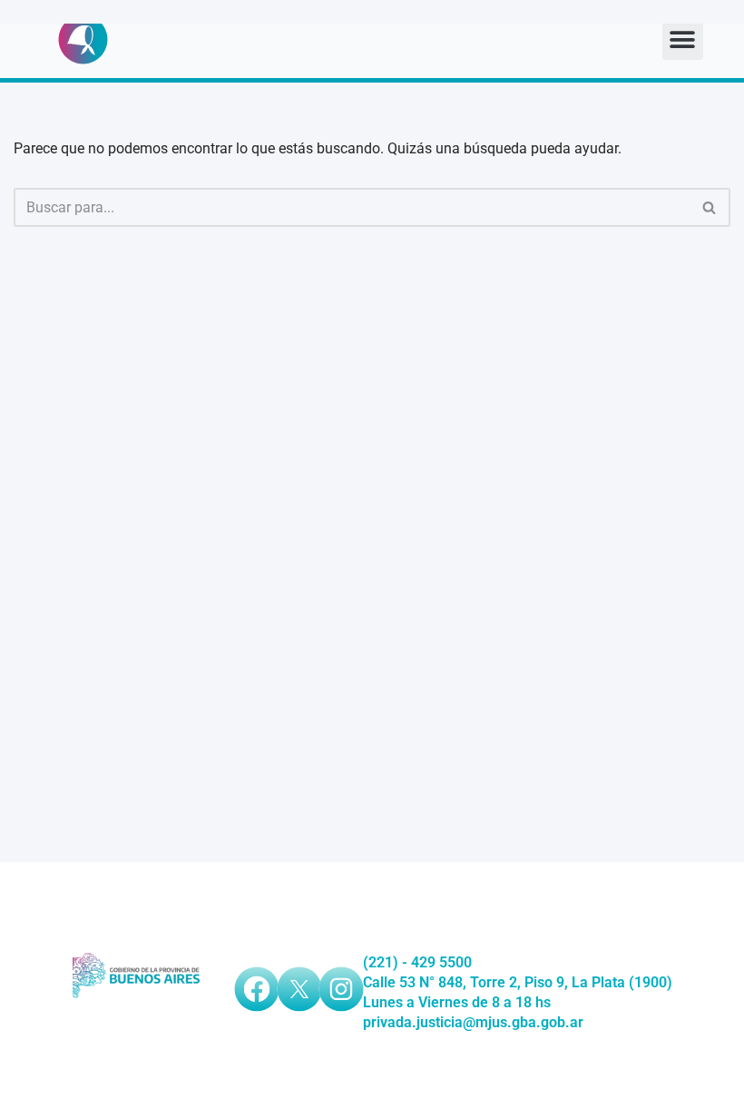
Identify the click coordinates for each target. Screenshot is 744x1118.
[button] (682, 39)
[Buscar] (710, 207)
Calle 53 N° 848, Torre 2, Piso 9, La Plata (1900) (517, 982)
